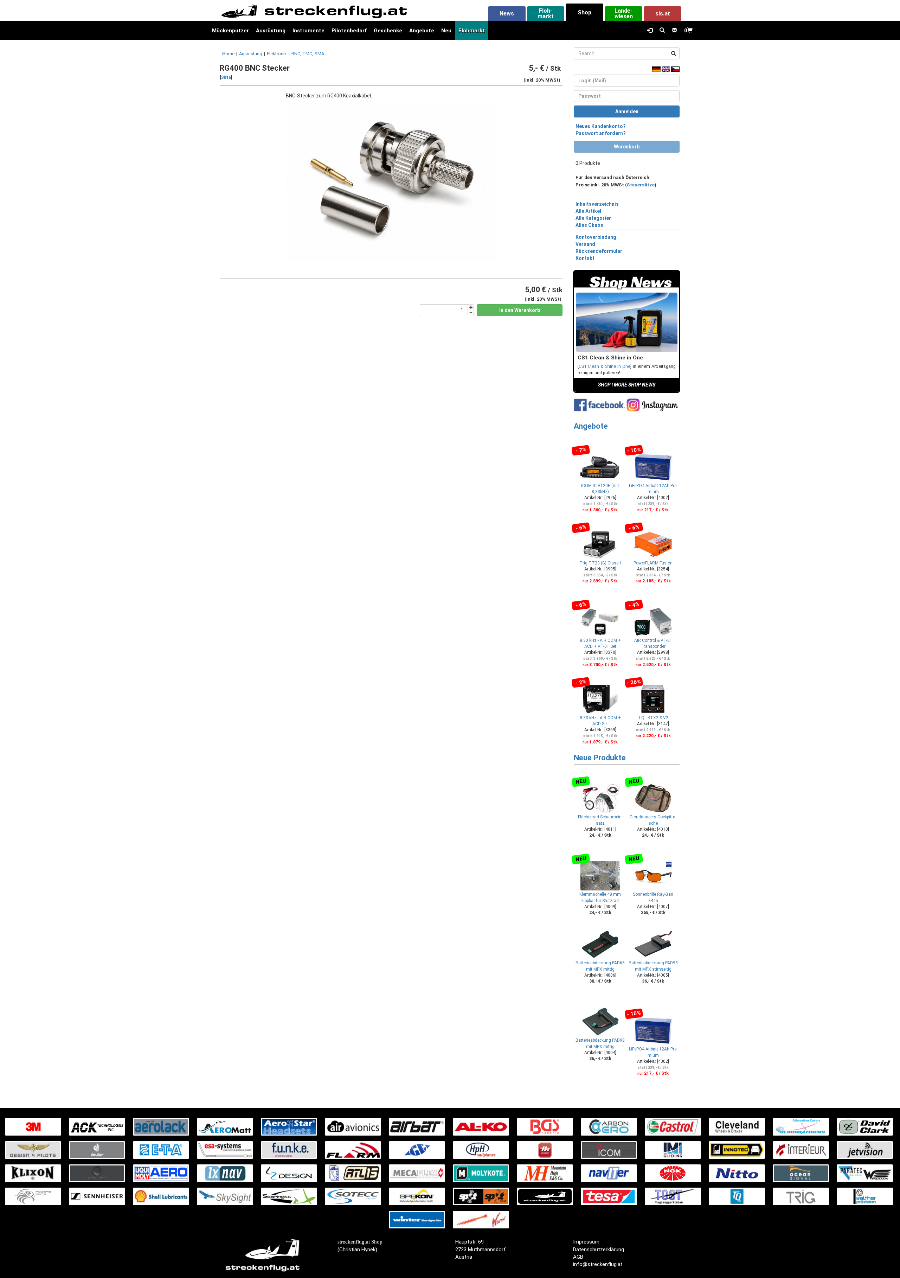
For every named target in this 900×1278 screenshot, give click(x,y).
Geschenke (388, 30)
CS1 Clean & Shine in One (604, 366)
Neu (446, 30)
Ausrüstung (270, 30)
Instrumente (308, 30)
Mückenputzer (230, 30)
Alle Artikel (588, 211)
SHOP (604, 385)
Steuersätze (641, 184)
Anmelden (626, 111)
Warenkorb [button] (626, 146)
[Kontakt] (674, 30)
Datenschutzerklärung (598, 1249)
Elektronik (277, 53)
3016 (226, 77)
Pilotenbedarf (349, 30)
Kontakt (585, 258)
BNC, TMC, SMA (307, 53)
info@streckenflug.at (598, 1264)
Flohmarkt (471, 30)
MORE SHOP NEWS (634, 385)
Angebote (421, 30)
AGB (578, 1257)
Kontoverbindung (596, 237)
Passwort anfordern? (601, 133)
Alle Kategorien (594, 218)
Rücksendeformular (599, 251)
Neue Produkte (600, 757)
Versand (585, 244)
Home (228, 53)
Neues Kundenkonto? (601, 126)
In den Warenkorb (519, 310)
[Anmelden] (649, 30)
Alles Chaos (589, 225)
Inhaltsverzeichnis (597, 204)
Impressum (586, 1242)
